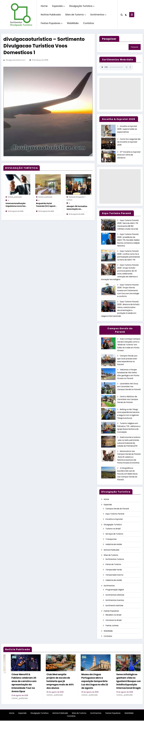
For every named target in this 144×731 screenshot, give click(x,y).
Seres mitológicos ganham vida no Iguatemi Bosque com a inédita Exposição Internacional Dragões (87, 681)
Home (44, 6)
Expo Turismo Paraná (115, 514)
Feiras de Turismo (113, 564)
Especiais (57, 6)
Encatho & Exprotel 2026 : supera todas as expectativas (127, 129)
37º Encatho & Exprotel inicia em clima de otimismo (128, 155)
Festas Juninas (112, 625)
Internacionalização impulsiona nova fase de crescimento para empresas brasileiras (16, 205)
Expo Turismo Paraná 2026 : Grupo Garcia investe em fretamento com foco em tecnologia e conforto (128, 290)
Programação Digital (115, 589)
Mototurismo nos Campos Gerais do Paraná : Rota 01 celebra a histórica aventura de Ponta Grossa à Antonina (129, 457)
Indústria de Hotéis (114, 544)
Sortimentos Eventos (115, 600)
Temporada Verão (114, 569)
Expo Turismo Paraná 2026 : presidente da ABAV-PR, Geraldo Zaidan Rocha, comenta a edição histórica (128, 240)
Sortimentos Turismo (115, 559)
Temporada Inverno (114, 575)
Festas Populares (50, 23)
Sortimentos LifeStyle (115, 595)
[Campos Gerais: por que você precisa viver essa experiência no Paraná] (108, 360)
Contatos (88, 23)
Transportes (111, 539)
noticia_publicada (15, 197)
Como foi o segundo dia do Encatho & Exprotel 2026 (128, 142)
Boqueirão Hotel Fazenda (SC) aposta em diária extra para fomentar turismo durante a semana (46, 205)
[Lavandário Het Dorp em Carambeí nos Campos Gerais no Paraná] (108, 388)
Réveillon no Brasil (113, 615)
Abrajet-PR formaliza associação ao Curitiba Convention (77, 207)
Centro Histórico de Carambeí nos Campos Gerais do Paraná (127, 399)
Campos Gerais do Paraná (117, 508)
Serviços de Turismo (114, 534)
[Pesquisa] (122, 15)
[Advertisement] (120, 94)
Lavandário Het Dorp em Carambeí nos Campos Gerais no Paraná (129, 386)
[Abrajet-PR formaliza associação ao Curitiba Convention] (78, 184)
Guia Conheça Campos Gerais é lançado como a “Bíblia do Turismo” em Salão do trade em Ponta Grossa (128, 345)
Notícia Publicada (51, 14)
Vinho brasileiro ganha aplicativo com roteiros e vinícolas (123, 678)
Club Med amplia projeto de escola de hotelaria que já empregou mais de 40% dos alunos (18, 681)
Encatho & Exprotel (114, 519)
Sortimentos (97, 14)
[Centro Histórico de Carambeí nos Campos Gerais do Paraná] (108, 401)
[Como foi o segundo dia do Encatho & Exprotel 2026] (108, 144)
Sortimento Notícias (114, 605)
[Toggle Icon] (131, 14)
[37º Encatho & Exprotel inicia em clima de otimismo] (108, 156)
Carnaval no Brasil (114, 620)
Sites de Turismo (74, 14)
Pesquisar (134, 47)
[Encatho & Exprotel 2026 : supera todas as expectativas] (108, 131)
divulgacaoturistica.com (15, 60)
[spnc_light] (126, 14)
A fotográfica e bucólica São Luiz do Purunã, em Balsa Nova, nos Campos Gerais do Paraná (127, 474)
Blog (6, 657)
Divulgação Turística (80, 6)
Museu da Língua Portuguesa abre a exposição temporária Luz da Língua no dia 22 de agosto (52, 681)
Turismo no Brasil (113, 528)
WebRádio (73, 23)
